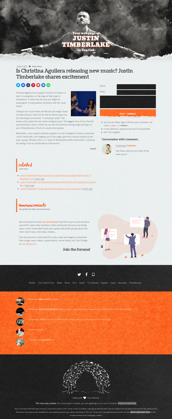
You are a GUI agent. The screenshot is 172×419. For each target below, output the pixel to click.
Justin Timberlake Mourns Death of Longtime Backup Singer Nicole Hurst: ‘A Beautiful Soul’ (55, 177)
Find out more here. (127, 403)
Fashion (104, 282)
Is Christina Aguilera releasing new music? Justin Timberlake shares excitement (74, 73)
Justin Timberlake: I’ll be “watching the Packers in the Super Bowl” (51, 188)
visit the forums (29, 244)
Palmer (32, 282)
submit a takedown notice (140, 412)
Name (102, 85)
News (39, 66)
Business (122, 282)
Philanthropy (135, 282)
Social (82, 282)
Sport (113, 282)
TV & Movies (92, 282)
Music (34, 66)
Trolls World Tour (46, 282)
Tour (74, 282)
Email (102, 91)
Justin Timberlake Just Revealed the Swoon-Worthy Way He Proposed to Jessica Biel (58, 184)
